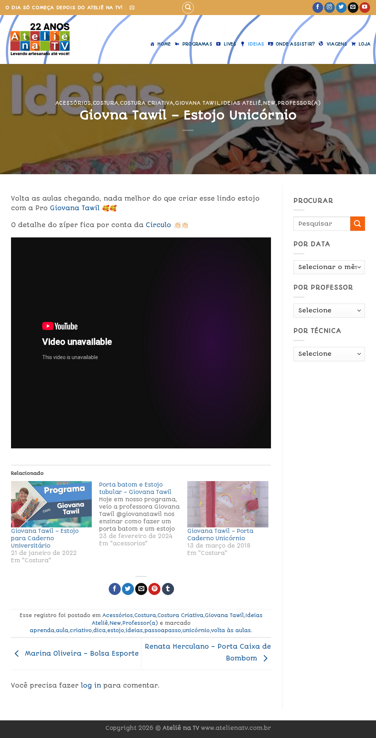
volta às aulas (231, 630)
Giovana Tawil (197, 103)
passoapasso (162, 630)
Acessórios (73, 103)
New (269, 103)
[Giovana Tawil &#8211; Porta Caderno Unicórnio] (227, 504)
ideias (134, 630)
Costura (106, 103)
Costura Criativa (146, 103)
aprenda (42, 630)
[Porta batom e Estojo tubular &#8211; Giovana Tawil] (143, 514)
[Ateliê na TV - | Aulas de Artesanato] (45, 39)
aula (62, 630)
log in (91, 685)
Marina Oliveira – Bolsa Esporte (81, 653)
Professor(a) (299, 103)
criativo (81, 630)
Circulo (158, 225)
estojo (115, 630)
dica (99, 630)
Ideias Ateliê (241, 103)
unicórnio (196, 630)
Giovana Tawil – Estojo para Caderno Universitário (45, 538)
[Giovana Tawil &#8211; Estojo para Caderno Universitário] (51, 504)
